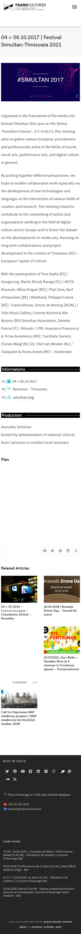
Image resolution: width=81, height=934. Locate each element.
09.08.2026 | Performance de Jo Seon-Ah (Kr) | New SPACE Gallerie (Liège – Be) (39, 868)
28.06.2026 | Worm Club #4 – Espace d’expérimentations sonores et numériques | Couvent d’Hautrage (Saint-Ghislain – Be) (38, 892)
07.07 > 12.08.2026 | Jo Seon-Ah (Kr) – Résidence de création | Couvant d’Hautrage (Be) (35, 879)
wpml (59, 927)
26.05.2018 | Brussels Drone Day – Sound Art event (60, 610)
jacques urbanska (52, 921)
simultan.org (23, 397)
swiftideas (49, 927)
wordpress (37, 927)
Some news (12, 841)
